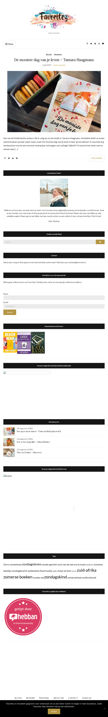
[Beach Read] (10, 342)
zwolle (54, 571)
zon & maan (80, 564)
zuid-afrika (86, 570)
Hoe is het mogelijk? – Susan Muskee (33, 442)
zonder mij (38, 577)
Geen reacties (59, 65)
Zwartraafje (46, 570)
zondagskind (55, 576)
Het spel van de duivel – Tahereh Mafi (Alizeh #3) (39, 431)
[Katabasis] (38, 342)
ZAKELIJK (86, 698)
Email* (5, 302)
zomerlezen (16, 564)
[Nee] (104, 708)
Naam (5, 294)
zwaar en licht (64, 570)
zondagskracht (19, 570)
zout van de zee (65, 564)
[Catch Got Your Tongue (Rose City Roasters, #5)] (24, 343)
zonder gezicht (49, 564)
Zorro (6, 564)
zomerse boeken (17, 576)
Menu (10, 44)
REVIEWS (30, 698)
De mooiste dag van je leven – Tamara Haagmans (54, 59)
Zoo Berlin (89, 565)
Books (49, 54)
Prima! (54, 711)
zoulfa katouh (89, 577)
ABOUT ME (58, 698)
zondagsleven (31, 564)
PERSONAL (44, 698)
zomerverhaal (74, 577)
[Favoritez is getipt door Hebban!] (23, 617)
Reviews (58, 54)
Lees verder (96, 158)
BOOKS (18, 698)
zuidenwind (33, 570)
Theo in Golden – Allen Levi (29, 452)
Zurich (74, 571)
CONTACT (73, 698)
